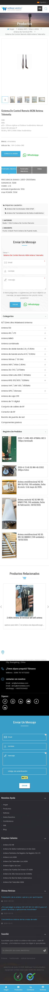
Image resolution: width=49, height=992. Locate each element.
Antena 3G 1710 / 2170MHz (13, 369)
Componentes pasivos (11, 422)
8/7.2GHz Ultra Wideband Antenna (16, 322)
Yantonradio (14, 958)
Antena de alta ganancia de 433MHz (17, 874)
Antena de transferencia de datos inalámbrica (25, 213)
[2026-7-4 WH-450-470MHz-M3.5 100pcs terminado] (9, 449)
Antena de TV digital (10, 401)
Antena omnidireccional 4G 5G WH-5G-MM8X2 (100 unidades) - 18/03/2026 (31, 537)
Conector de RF (8, 411)
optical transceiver (28, 958)
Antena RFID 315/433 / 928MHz (15, 380)
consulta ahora (11, 153)
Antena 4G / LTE (8, 333)
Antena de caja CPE (10, 396)
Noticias (6, 813)
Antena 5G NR (8, 845)
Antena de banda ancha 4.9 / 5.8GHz (18, 354)
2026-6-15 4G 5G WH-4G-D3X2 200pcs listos (31, 468)
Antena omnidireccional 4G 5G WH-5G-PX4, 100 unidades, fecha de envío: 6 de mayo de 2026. (31, 484)
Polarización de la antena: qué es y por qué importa (21, 897)
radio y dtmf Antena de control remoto (18, 223)
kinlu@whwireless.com (21, 686)
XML (4, 825)
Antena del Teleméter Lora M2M (15, 861)
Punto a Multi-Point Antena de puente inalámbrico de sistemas (20, 231)
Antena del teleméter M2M (13, 882)
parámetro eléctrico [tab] (8, 169)
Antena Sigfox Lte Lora (11, 865)
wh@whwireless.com (20, 683)
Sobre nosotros (9, 817)
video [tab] (39, 169)
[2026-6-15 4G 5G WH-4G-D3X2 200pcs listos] (9, 470)
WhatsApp (33, 155)
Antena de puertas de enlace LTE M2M (18, 870)
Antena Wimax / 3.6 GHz (12, 359)
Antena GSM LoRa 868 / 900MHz (16, 375)
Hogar (5, 805)
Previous (1, 606)
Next (48, 606)
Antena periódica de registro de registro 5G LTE (21, 853)
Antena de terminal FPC (23, 32)
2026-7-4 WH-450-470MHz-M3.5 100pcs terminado (32, 439)
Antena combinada (10, 343)
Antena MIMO (7, 338)
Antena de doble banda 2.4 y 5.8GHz (17, 348)
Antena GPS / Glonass (11, 390)
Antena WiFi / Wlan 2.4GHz (28, 29)
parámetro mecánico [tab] (24, 170)
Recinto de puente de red (12, 417)
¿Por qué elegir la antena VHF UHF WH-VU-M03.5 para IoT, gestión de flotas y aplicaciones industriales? (24, 908)
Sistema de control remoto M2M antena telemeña (23, 255)
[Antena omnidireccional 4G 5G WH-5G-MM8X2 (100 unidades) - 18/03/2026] (9, 545)
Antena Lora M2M (10, 857)
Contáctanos (8, 821)
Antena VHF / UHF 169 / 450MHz (15, 385)
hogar (11, 29)
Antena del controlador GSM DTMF (20, 209)
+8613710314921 (21, 688)
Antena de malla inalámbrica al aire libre (19, 849)
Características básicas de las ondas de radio (19, 919)
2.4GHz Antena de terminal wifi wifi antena (24, 618)
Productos (7, 809)
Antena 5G (6, 327)
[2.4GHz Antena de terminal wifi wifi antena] (24, 601)
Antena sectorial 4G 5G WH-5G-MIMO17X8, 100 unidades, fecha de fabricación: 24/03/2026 (31, 502)
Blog (5, 829)
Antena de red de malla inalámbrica (17, 878)
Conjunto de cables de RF (12, 406)
